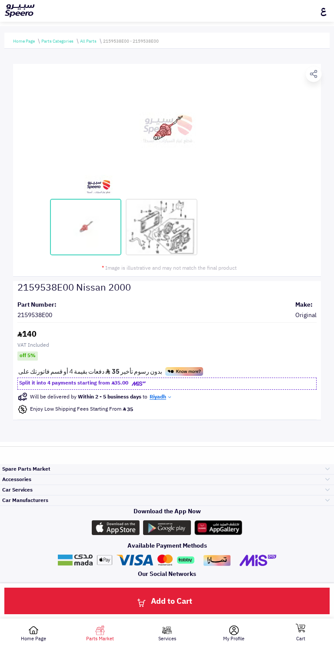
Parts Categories (57, 41)
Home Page (24, 41)
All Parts (88, 41)
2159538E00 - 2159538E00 (131, 41)
